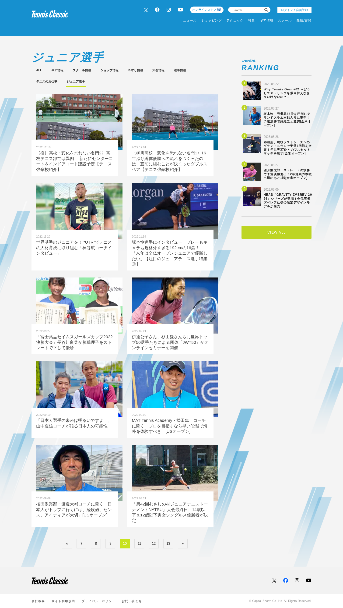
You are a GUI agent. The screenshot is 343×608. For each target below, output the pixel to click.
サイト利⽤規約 (63, 601)
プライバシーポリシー (98, 601)
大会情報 (158, 70)
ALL (39, 70)
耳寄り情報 (135, 70)
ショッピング (212, 20)
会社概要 (38, 601)
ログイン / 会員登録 (294, 10)
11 (139, 543)
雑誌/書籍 (304, 20)
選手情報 (180, 70)
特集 (251, 20)
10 (125, 543)
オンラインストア (204, 9)
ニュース (190, 20)
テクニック (235, 20)
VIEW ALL (276, 232)
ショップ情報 (109, 70)
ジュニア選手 (76, 81)
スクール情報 (82, 70)
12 (154, 543)
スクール (285, 20)
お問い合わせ (132, 601)
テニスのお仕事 (46, 81)
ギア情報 (266, 20)
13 (168, 543)
